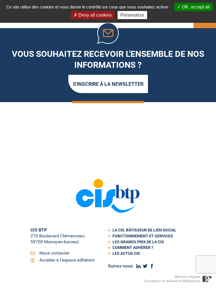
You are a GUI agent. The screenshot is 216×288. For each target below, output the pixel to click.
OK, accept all (195, 6)
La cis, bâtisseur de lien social (144, 230)
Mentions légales (187, 277)
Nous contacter (54, 253)
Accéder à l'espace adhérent (66, 260)
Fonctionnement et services (142, 236)
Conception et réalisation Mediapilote (172, 281)
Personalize (132, 15)
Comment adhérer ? (132, 247)
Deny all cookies (94, 15)
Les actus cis (126, 253)
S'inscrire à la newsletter (108, 84)
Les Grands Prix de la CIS (138, 242)
